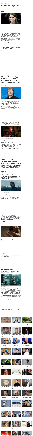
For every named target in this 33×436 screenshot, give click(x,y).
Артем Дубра (8, 215)
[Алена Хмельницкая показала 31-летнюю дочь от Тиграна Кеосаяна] (27, 363)
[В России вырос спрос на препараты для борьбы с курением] (27, 415)
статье (17, 148)
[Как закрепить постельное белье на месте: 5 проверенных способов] (16, 374)
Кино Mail (8, 75)
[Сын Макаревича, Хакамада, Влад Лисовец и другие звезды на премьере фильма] (27, 332)
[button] (11, 93)
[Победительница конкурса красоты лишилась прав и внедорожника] (6, 374)
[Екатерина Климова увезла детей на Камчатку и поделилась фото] (16, 384)
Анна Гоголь (4, 171)
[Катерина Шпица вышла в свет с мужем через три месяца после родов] (27, 353)
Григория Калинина (18, 295)
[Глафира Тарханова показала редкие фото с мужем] (16, 394)
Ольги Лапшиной (5, 218)
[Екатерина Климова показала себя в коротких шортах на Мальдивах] (6, 405)
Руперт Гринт (3, 101)
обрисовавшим (11, 254)
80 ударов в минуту (4, 296)
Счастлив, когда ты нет (5, 254)
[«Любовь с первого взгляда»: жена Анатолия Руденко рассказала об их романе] (27, 384)
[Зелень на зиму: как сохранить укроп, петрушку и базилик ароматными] (27, 322)
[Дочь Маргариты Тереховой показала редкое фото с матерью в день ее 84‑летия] (27, 394)
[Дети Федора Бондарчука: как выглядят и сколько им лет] (6, 343)
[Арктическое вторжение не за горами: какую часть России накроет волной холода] (16, 405)
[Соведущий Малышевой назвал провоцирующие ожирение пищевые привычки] (6, 384)
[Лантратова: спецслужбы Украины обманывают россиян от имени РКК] (27, 374)
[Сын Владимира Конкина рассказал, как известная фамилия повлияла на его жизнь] (27, 343)
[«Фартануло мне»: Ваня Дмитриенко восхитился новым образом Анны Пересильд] (16, 426)
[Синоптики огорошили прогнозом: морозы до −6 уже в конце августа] (27, 426)
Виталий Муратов (15, 212)
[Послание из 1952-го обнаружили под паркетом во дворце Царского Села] (6, 322)
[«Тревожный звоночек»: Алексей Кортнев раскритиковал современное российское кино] (6, 332)
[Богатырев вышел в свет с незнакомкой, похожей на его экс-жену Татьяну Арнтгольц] (27, 405)
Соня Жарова (4, 85)
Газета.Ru (9, 3)
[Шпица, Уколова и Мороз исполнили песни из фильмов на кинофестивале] (16, 415)
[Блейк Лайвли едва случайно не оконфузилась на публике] (6, 426)
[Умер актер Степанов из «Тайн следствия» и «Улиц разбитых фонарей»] (6, 415)
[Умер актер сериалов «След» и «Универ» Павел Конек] (6, 394)
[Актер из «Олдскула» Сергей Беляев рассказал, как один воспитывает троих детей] (6, 353)
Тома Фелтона (10, 107)
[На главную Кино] (2, 1)
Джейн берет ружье (17, 33)
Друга (2, 256)
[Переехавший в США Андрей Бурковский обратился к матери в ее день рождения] (16, 322)
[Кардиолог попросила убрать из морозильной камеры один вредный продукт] (16, 363)
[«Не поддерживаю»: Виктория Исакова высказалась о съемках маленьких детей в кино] (16, 353)
